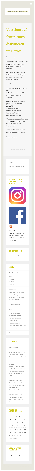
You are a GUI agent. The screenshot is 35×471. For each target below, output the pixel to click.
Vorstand (11, 279)
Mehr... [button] (10, 83)
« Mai (10, 438)
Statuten (11, 284)
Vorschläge (10, 126)
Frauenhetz (12, 121)
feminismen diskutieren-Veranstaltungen (16, 294)
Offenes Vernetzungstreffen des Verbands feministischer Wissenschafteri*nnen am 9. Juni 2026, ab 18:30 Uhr (17, 370)
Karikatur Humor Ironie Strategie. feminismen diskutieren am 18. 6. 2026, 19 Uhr (17, 355)
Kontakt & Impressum (16, 333)
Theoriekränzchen (14, 313)
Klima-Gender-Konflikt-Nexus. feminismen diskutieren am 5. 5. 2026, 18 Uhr (17, 398)
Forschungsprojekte (15, 318)
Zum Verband (13, 273)
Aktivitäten (12, 289)
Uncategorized (12, 137)
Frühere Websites (14, 323)
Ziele (10, 276)
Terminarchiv (13, 320)
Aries (27, 466)
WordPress (21, 466)
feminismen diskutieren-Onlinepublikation (16, 298)
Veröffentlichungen (15, 315)
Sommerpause (13, 347)
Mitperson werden (15, 304)
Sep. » (15, 438)
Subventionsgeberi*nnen (16, 328)
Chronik (11, 281)
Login (11, 163)
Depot (10, 64)
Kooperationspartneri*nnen (17, 325)
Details (8, 106)
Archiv (11, 309)
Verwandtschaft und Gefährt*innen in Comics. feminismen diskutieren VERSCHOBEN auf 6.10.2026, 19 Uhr (17, 385)
